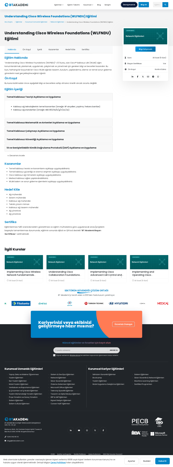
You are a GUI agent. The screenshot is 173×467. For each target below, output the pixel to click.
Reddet (147, 461)
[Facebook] (103, 430)
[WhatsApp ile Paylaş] (158, 76)
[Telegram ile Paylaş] (153, 76)
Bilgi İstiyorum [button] (145, 49)
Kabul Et (163, 461)
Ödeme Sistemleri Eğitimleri (63, 384)
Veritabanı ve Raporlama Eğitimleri (24, 387)
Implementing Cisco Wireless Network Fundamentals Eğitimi (24, 275)
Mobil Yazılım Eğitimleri (18, 384)
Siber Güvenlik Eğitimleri (61, 381)
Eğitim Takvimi (73, 5)
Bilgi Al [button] (144, 5)
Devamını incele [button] (17, 155)
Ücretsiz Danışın (123, 324)
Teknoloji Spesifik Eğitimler (62, 391)
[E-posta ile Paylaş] (148, 76)
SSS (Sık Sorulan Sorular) (112, 454)
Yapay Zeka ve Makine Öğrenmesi (24, 374)
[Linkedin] (71, 430)
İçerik (39, 49)
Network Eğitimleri (57, 22)
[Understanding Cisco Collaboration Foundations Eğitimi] (65, 262)
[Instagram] (87, 430)
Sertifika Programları (143, 384)
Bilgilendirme (75, 355)
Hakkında (12, 49)
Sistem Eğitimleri (16, 400)
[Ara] (165, 4)
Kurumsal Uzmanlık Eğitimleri (36, 22)
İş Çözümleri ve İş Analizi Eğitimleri (23, 391)
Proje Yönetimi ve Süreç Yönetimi (23, 397)
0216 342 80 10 (13, 437)
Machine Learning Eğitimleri (146, 381)
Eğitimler (58, 5)
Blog (99, 5)
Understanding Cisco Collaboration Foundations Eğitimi (64, 275)
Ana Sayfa (8, 22)
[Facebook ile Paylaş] (137, 76)
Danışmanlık (129, 5)
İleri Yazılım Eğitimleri (18, 381)
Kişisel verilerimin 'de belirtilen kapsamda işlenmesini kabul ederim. (87, 355)
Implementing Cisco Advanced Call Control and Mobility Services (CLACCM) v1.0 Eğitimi (106, 276)
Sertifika (85, 49)
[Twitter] (95, 430)
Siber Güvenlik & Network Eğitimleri (149, 378)
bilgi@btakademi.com (15, 441)
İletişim (108, 5)
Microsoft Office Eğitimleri (62, 387)
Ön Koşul (27, 49)
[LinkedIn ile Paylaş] (132, 76)
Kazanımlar (54, 49)
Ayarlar (131, 461)
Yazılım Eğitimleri (16, 378)
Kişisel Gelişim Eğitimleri (61, 400)
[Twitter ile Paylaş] (143, 76)
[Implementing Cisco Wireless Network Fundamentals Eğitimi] (24, 262)
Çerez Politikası (58, 462)
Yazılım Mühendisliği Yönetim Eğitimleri (25, 394)
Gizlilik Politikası (80, 454)
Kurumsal (87, 5)
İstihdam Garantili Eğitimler (104, 374)
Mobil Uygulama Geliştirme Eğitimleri (108, 384)
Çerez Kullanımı (94, 454)
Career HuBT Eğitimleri (60, 403)
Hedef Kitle (70, 49)
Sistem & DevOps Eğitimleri (62, 374)
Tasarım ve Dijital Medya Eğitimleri (65, 394)
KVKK (53, 454)
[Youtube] (79, 430)
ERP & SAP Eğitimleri (59, 397)
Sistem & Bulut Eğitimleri (19, 403)
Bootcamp (97, 378)
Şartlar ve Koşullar (64, 454)
